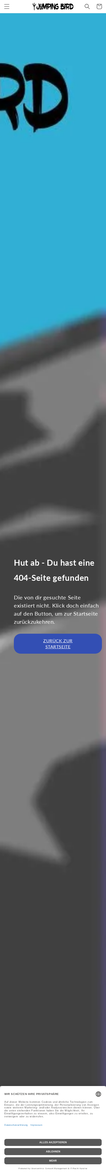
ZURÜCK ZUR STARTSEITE (58, 643)
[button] (7, 6)
